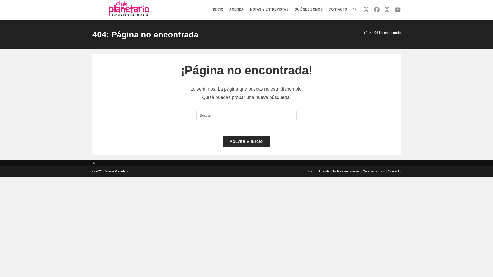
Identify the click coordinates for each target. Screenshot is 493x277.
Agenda (324, 171)
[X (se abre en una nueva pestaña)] (366, 9)
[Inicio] (365, 33)
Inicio (311, 171)
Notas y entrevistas (346, 171)
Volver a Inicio (246, 142)
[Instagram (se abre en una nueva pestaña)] (387, 9)
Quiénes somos (374, 171)
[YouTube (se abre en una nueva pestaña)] (397, 9)
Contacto (394, 171)
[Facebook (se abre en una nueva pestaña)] (377, 9)
